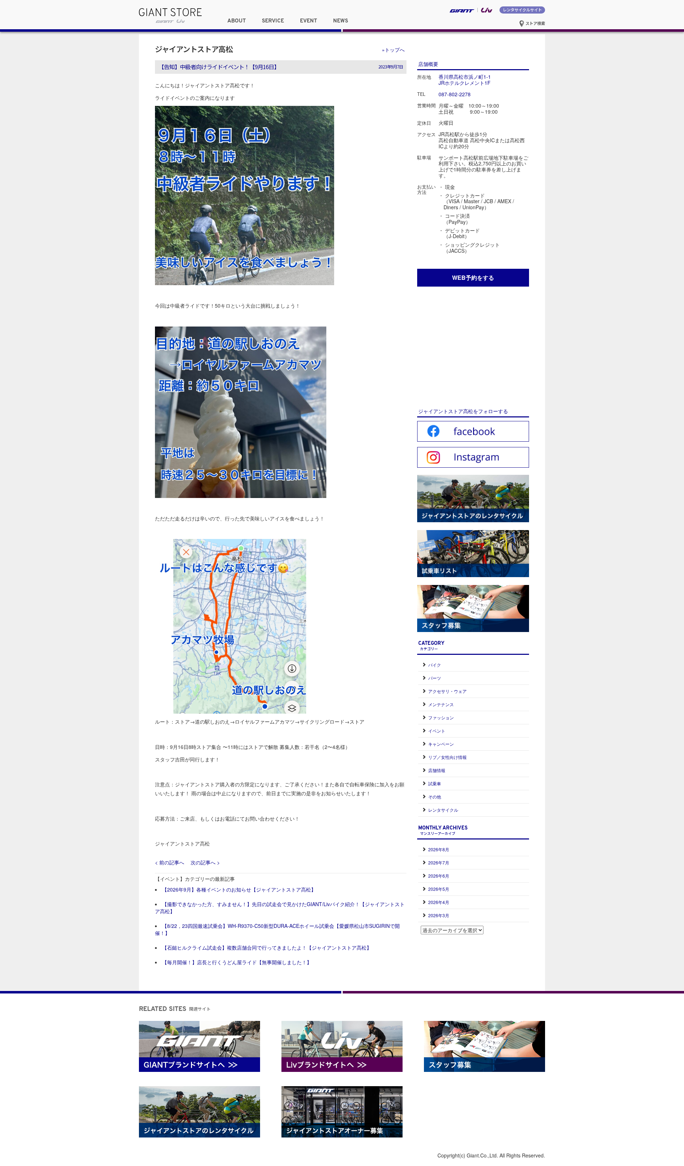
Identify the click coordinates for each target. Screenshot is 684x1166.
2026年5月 (438, 889)
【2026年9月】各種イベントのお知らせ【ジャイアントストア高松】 (239, 889)
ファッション (441, 717)
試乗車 (434, 783)
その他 (434, 796)
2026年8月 (438, 849)
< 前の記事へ (169, 862)
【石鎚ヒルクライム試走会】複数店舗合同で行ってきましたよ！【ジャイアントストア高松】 (267, 947)
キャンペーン (441, 744)
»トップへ (393, 49)
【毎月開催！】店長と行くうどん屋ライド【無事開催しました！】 (237, 962)
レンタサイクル (443, 810)
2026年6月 (438, 876)
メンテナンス (441, 704)
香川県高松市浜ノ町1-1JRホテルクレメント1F (465, 79)
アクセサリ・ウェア (447, 691)
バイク (434, 665)
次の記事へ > (205, 862)
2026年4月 (438, 902)
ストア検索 (534, 23)
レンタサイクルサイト (522, 9)
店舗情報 (436, 770)
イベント (436, 731)
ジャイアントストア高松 (194, 48)
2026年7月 (438, 862)
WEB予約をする (473, 277)
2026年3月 (438, 915)
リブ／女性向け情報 (447, 757)
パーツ (434, 678)
